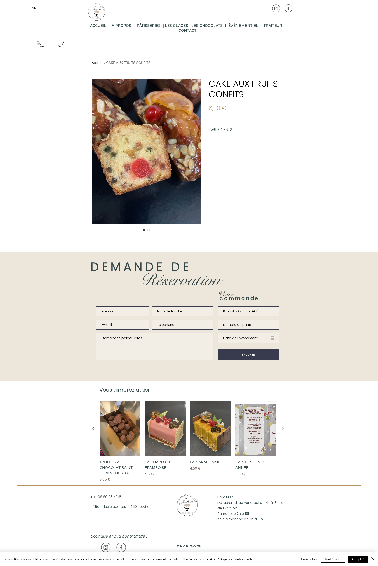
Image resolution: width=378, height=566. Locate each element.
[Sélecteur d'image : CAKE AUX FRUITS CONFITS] (144, 230)
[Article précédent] (93, 428)
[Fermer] (372, 559)
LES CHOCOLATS (208, 25)
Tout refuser (333, 559)
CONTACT (187, 30)
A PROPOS (121, 25)
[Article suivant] (282, 428)
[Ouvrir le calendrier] (272, 338)
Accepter (358, 559)
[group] (188, 441)
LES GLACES (176, 25)
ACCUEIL (98, 25)
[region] (140, 25)
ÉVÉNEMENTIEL (243, 25)
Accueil (97, 62)
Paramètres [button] (309, 559)
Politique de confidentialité (235, 559)
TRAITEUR (274, 25)
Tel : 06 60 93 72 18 (106, 496)
